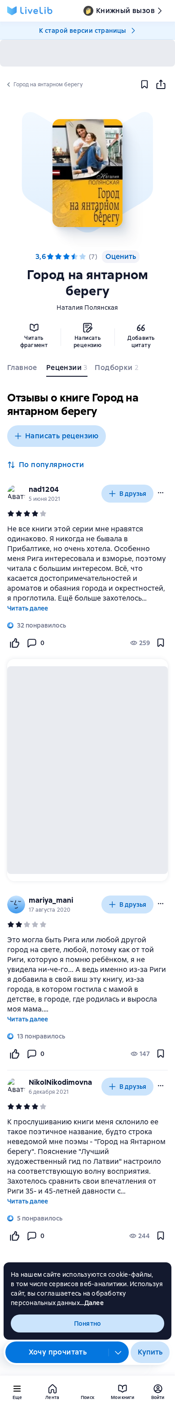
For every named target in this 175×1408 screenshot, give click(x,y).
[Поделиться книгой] (160, 85)
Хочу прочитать (58, 1352)
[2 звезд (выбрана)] (58, 256)
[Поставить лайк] (14, 643)
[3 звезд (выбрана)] (66, 256)
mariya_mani (51, 900)
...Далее (92, 1303)
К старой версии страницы (82, 31)
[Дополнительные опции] (118, 1352)
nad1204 (44, 489)
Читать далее (27, 608)
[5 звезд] (82, 256)
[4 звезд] (74, 256)
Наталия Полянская (87, 307)
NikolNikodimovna (60, 1082)
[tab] (23, 369)
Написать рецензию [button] (62, 436)
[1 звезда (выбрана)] (50, 256)
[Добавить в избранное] (144, 85)
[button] (87, 173)
